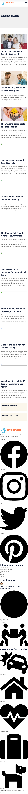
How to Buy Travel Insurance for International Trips (13, 272)
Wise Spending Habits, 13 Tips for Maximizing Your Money (13, 384)
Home (2, 19)
